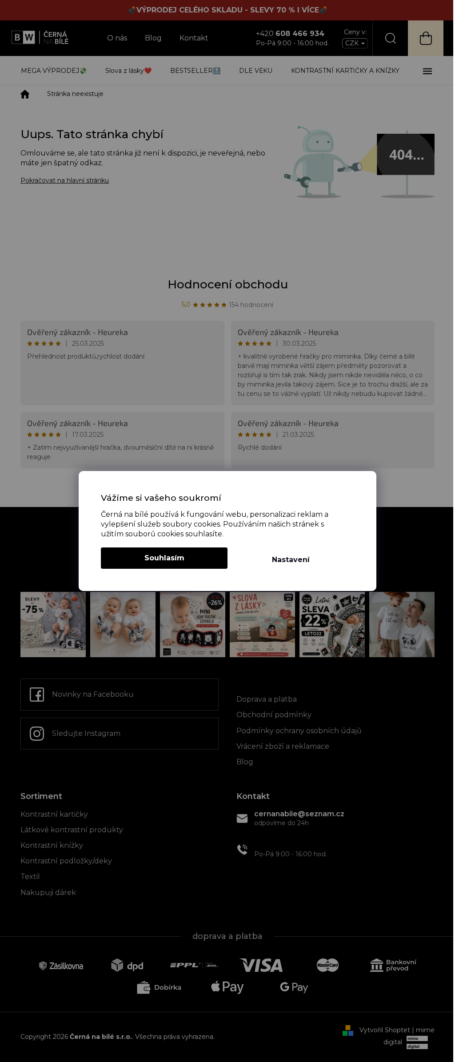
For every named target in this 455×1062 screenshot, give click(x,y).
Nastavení (291, 559)
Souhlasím (164, 558)
